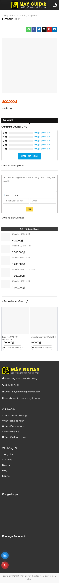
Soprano (33, 15)
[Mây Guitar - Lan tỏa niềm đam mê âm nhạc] (29, 5)
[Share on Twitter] (39, 29)
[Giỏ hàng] (55, 5)
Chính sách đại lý (10, 432)
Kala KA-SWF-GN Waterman (10, 338)
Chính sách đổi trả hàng (14, 415)
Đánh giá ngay (29, 156)
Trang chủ (7, 15)
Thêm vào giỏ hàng (14, 347)
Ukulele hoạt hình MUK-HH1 (43, 337)
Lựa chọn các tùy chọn (43, 347)
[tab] (29, 120)
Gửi (29, 209)
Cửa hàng (7, 459)
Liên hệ (6, 476)
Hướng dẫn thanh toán (14, 437)
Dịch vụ (6, 465)
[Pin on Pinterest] (49, 29)
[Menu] (4, 4)
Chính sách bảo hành (13, 421)
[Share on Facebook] (34, 29)
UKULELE (20, 15)
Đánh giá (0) (8, 120)
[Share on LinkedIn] (54, 29)
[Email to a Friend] (44, 29)
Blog (4, 470)
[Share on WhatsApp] (28, 29)
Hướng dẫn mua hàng (13, 426)
